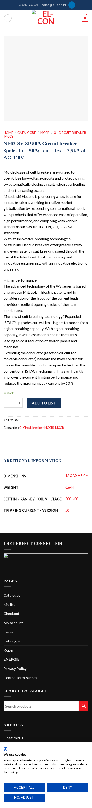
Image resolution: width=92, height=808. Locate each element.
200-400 (71, 499)
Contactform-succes (20, 677)
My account (13, 622)
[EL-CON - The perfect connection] (46, 18)
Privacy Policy (15, 668)
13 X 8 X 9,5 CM (76, 476)
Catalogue (26, 133)
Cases (8, 632)
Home (8, 133)
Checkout (11, 613)
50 (67, 510)
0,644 (69, 487)
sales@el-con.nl (54, 5)
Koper (9, 650)
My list (9, 604)
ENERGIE (11, 659)
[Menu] (8, 18)
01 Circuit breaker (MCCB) (36, 427)
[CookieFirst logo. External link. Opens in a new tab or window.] (5, 749)
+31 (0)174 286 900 (28, 5)
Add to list (44, 403)
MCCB (45, 133)
